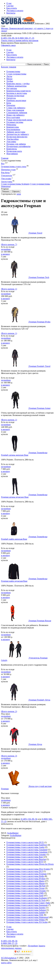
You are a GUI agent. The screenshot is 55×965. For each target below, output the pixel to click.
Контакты (10, 13)
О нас (9, 3)
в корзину (5, 254)
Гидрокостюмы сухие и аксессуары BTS (24, 862)
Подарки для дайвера (16, 144)
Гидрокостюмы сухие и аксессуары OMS (25, 893)
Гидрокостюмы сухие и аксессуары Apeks (25, 847)
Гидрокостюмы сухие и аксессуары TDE (24, 915)
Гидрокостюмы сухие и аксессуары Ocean (25, 888)
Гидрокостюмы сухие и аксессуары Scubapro (26, 898)
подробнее (6, 249)
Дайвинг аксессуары (15, 132)
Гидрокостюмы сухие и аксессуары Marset (25, 883)
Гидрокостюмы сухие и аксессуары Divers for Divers (30, 864)
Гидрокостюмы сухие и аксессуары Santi (24, 895)
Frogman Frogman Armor (39, 408)
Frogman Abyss (35, 744)
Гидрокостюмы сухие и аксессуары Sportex (26, 907)
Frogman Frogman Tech (39, 277)
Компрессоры (12, 127)
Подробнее (33, 946)
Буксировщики (13, 129)
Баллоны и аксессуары (16, 93)
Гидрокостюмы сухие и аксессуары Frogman (26, 874)
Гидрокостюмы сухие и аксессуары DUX (25, 842)
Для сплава (6, 178)
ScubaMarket (12, 833)
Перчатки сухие (8, 169)
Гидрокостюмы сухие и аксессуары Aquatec (26, 854)
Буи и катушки (13, 117)
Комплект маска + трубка (18, 83)
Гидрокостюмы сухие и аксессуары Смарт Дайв (28, 903)
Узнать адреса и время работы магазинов (19, 40)
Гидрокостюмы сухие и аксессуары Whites (25, 920)
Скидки (9, 6)
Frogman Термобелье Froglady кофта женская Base (24, 538)
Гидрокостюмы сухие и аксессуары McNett (25, 886)
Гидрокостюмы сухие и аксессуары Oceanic (26, 891)
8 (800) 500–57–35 (26, 38)
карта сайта (6, 963)
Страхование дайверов (16, 112)
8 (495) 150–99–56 (9, 38)
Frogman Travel (35, 233)
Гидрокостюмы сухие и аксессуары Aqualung (26, 852)
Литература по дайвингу (17, 134)
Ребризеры (11, 124)
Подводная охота (14, 151)
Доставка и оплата (14, 10)
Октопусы (11, 98)
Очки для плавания (15, 110)
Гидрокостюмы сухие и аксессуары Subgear (26, 910)
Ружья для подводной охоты (19, 120)
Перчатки (10, 105)
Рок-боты (5, 172)
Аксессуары (7, 181)
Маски (9, 79)
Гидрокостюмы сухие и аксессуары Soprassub (27, 905)
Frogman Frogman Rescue (40, 621)
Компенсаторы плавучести (18, 91)
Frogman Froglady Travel (39, 366)
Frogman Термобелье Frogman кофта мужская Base (24, 580)
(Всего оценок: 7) (9, 244)
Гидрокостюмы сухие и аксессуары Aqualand (26, 850)
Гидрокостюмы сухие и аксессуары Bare (24, 857)
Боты (8, 103)
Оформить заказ (8, 45)
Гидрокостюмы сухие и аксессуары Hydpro (26, 878)
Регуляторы (11, 88)
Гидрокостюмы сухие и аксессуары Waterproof (27, 917)
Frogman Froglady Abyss (39, 700)
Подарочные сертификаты (18, 146)
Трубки (9, 81)
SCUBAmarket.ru (8, 958)
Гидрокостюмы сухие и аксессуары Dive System (28, 869)
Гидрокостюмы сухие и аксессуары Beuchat (26, 859)
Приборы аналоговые (16, 100)
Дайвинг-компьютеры (16, 86)
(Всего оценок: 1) (9, 289)
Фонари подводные (15, 95)
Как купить (11, 8)
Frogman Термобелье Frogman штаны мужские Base (24, 496)
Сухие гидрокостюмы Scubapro (15, 184)
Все (2, 163)
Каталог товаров (8, 67)
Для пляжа (11, 141)
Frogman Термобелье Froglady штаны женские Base (24, 453)
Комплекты (11, 149)
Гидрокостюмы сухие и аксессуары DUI (24, 871)
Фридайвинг (12, 153)
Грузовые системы (14, 122)
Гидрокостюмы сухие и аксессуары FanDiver (26, 845)
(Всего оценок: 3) (9, 756)
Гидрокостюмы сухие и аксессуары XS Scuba (27, 922)
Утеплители (6, 175)
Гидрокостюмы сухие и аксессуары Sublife (25, 912)
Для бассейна (12, 139)
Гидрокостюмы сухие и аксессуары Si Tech (25, 900)
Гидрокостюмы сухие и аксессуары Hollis (25, 876)
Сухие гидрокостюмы (16, 74)
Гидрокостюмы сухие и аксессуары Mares (25, 881)
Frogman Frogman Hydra (39, 322)
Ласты (9, 76)
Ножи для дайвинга (15, 115)
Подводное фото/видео (16, 137)
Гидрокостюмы (13, 71)
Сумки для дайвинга (15, 108)
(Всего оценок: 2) (9, 711)
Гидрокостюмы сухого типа (13, 166)
